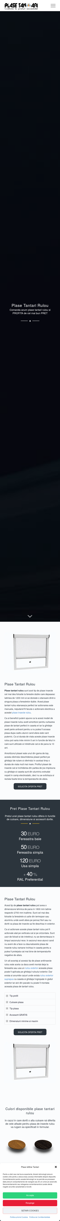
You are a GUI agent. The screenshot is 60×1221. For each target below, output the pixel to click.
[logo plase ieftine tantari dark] (22, 5)
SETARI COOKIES (30, 1210)
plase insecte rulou (21, 712)
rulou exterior (31, 968)
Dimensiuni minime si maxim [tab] (23, 1021)
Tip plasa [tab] (14, 1008)
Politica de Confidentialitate (39, 1217)
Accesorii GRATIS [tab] (18, 1014)
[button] (55, 1167)
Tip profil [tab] (13, 995)
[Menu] (52, 5)
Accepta (30, 1195)
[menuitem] (52, 5)
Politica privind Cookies (19, 1217)
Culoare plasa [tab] (16, 1002)
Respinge (30, 1203)
